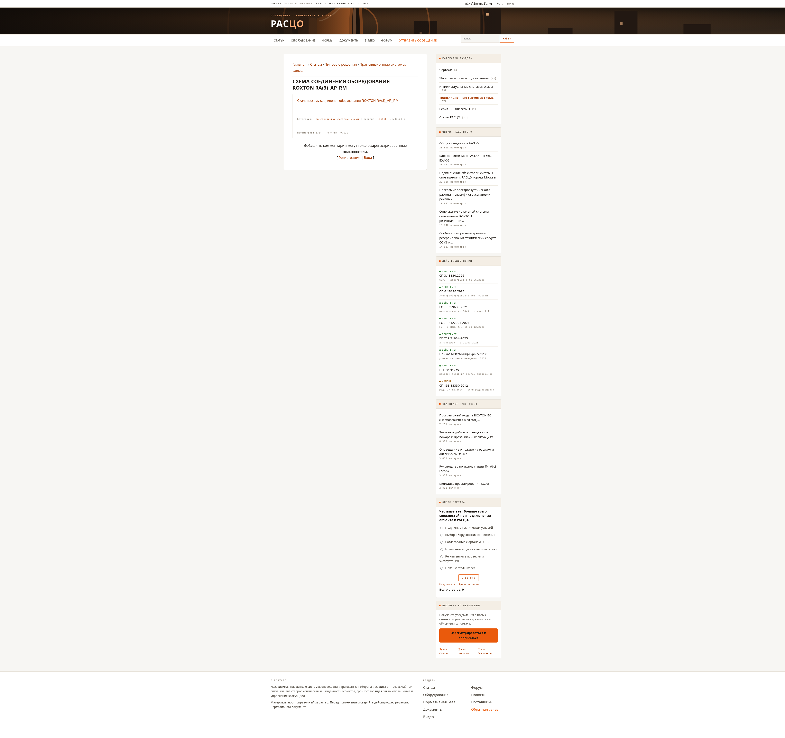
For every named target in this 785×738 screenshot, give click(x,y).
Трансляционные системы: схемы (336, 119)
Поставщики (481, 702)
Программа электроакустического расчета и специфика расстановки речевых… (464, 194)
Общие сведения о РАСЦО (459, 143)
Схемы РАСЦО (449, 117)
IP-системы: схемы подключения (464, 78)
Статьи (279, 40)
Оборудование (303, 40)
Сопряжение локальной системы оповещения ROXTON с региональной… (464, 216)
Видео (370, 40)
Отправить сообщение (418, 40)
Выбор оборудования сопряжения (470, 535)
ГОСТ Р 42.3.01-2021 (454, 323)
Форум (386, 40)
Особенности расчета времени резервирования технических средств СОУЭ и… (468, 237)
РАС (287, 23)
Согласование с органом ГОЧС (467, 542)
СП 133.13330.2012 (453, 385)
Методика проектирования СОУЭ (464, 483)
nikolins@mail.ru (478, 3)
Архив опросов (469, 584)
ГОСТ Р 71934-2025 (453, 338)
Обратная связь (484, 709)
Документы (349, 40)
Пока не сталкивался (460, 568)
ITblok (382, 119)
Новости (478, 694)
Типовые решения (341, 64)
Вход (368, 157)
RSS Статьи (444, 651)
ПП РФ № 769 (449, 370)
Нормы (327, 40)
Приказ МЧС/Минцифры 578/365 (464, 354)
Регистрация (349, 157)
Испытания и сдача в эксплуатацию (471, 549)
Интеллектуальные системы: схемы (466, 86)
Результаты (447, 584)
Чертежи (445, 70)
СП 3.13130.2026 (451, 275)
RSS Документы (485, 651)
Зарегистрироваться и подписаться (468, 635)
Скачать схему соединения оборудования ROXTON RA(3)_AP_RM (347, 100)
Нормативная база (439, 702)
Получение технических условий (469, 527)
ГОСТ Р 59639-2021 (453, 307)
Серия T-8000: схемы (454, 109)
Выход (510, 3)
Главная (300, 64)
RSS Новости (463, 651)
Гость (499, 3)
